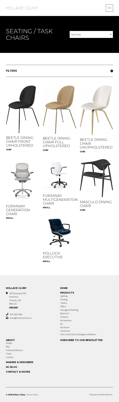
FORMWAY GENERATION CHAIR (18, 210)
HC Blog (11, 367)
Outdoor (64, 316)
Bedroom (64, 313)
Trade (9, 353)
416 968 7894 (16, 314)
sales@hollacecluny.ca (21, 317)
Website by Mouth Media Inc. (101, 394)
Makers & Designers (19, 362)
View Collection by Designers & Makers (78, 334)
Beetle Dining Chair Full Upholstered (56, 142)
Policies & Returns (14, 350)
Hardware (65, 327)
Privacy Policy (32, 394)
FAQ (8, 346)
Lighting (63, 295)
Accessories (65, 320)
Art (61, 323)
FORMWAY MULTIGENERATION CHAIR (60, 200)
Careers (9, 357)
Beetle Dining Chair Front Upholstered (20, 142)
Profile (9, 343)
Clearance (65, 330)
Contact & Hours (18, 371)
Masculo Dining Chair (96, 204)
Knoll (9, 218)
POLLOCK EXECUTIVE (53, 255)
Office (63, 306)
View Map (13, 307)
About (10, 340)
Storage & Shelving (69, 309)
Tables (63, 302)
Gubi (8, 149)
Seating (63, 299)
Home (64, 288)
